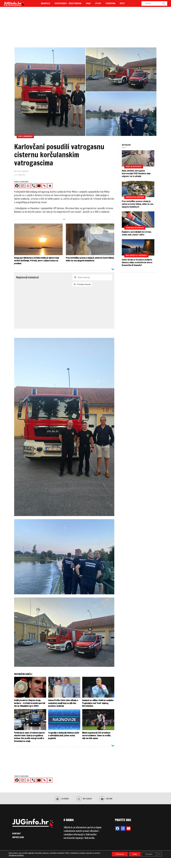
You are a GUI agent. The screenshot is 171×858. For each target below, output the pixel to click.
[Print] (49, 185)
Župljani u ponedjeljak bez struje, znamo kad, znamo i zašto (136, 233)
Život (122, 3)
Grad (88, 3)
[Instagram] (22, 185)
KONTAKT (16, 833)
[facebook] (117, 828)
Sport (98, 3)
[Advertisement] (85, 28)
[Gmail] (38, 185)
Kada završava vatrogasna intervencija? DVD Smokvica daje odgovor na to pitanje (136, 173)
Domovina (110, 3)
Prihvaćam (120, 854)
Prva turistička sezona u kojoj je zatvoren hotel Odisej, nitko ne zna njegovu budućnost (137, 204)
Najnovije (45, 3)
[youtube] (128, 828)
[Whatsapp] (27, 185)
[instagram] (123, 828)
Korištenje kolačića (16, 855)
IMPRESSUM (18, 837)
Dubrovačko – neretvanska (68, 3)
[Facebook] (16, 185)
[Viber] (33, 185)
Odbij (135, 854)
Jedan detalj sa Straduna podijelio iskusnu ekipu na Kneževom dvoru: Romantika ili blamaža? (137, 262)
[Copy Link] (44, 185)
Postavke (148, 854)
